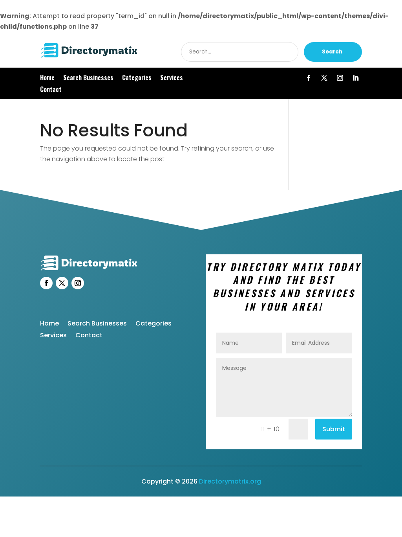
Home (47, 78)
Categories (137, 78)
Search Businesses (88, 78)
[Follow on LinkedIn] (355, 78)
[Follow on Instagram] (340, 78)
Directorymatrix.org (230, 481)
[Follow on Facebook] (308, 78)
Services (171, 78)
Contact (51, 90)
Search (332, 51)
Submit (333, 429)
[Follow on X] (324, 78)
